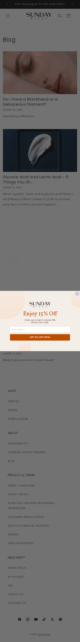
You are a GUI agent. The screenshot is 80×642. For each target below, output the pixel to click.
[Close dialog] (77, 293)
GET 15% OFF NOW (40, 337)
